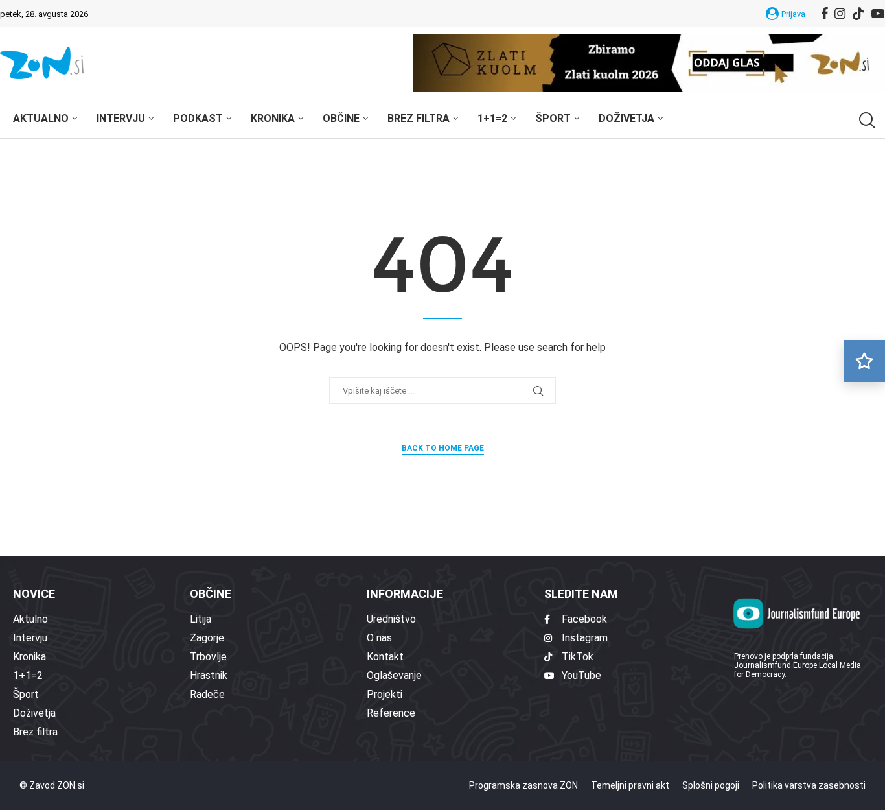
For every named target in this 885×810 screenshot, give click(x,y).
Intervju (121, 118)
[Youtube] (878, 13)
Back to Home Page (443, 448)
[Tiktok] (858, 13)
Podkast (198, 118)
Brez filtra (418, 118)
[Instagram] (840, 13)
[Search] (865, 120)
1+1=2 (492, 118)
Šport (553, 118)
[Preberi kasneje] (864, 361)
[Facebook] (824, 13)
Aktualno (41, 118)
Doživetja (626, 118)
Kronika (273, 118)
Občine (341, 118)
